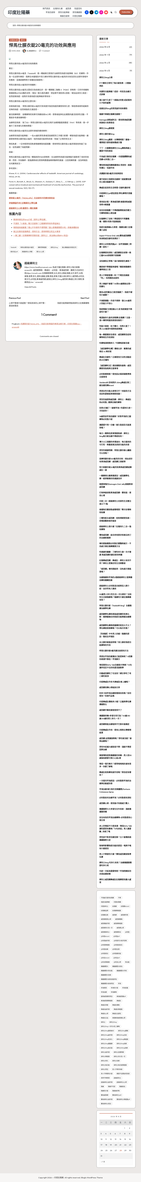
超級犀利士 (31, 263)
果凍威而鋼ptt (121, 996)
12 (111, 1139)
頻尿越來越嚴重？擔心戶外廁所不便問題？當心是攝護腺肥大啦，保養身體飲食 (46, 227)
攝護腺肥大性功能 (106, 970)
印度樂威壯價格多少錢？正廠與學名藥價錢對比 (115, 703)
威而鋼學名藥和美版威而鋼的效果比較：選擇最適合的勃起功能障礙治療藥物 (115, 617)
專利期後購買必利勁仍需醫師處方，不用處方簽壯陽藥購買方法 (115, 544)
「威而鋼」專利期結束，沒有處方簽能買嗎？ (115, 570)
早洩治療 (104, 992)
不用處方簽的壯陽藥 (107, 898)
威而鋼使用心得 (106, 919)
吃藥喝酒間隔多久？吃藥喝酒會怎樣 (114, 343)
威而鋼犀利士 (105, 932)
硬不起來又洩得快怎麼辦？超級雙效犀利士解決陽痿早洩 (115, 180)
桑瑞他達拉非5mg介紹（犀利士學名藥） (30, 219)
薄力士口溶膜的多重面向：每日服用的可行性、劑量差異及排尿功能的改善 (115, 443)
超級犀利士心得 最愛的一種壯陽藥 (23, 208)
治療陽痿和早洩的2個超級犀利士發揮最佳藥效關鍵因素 (115, 578)
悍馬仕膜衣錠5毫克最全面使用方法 (113, 650)
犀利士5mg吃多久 (106, 1039)
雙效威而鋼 (104, 1095)
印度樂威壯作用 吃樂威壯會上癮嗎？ (114, 682)
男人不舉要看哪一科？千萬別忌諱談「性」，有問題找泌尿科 (114, 276)
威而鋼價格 (118, 919)
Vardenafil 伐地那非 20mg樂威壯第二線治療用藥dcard (115, 383)
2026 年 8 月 (104, 47)
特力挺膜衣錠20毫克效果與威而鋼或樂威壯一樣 (115, 468)
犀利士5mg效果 (122, 1043)
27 (116, 1150)
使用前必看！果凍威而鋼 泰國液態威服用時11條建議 (115, 203)
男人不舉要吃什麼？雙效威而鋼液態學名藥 (115, 855)
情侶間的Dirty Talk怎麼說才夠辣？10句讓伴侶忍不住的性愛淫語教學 (115, 666)
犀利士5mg (54, 247)
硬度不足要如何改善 (123, 1073)
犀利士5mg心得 (105, 77)
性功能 (127, 962)
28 (121, 1150)
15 (125, 1139)
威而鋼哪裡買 (118, 923)
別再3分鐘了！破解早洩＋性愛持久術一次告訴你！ (115, 409)
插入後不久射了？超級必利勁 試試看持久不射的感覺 (115, 101)
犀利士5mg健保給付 (107, 1031)
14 (120, 1139)
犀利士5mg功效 (122, 1035)
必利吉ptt (116, 958)
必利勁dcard (105, 936)
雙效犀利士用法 (106, 1103)
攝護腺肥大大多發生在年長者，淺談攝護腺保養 (115, 810)
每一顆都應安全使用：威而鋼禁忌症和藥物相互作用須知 (115, 335)
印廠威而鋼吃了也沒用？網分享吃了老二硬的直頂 (115, 674)
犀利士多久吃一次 (119, 1056)
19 (111, 1145)
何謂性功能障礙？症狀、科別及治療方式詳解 (115, 92)
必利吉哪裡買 (105, 962)
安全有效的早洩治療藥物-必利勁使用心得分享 (115, 818)
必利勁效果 (104, 949)
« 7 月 (103, 1162)
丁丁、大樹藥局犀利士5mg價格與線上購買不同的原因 (115, 149)
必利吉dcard (105, 958)
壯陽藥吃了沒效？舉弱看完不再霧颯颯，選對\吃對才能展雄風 (114, 220)
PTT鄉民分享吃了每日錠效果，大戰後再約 (115, 84)
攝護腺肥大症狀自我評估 (109, 979)
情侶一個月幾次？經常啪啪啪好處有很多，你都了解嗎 (115, 765)
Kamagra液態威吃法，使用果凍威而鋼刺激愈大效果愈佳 (115, 121)
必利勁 (127, 932)
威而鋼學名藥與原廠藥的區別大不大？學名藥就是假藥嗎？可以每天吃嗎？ (115, 626)
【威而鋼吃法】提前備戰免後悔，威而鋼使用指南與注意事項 (115, 367)
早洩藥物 (114, 992)
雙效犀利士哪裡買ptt (123, 1099)
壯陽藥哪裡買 (116, 910)
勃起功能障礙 (105, 902)
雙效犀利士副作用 (106, 1099)
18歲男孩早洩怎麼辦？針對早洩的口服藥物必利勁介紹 (115, 417)
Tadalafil (13, 247)
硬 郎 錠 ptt (14, 251)
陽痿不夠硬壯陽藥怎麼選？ (110, 114)
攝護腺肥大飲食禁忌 (107, 983)
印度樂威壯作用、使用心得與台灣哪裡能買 (115, 731)
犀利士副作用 (105, 1052)
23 (130, 1145)
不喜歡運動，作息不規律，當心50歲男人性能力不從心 (115, 302)
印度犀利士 (104, 906)
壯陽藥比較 (104, 915)
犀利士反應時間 (119, 1052)
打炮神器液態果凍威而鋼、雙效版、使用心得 (115, 494)
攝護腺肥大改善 (106, 975)
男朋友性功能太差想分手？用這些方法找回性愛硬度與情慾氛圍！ (115, 392)
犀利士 (23, 40)
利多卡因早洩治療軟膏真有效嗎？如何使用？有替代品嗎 (115, 694)
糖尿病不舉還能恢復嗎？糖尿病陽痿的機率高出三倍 (115, 268)
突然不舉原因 (105, 1078)
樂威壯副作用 (105, 1009)
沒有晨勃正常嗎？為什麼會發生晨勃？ (115, 261)
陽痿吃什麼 (104, 1091)
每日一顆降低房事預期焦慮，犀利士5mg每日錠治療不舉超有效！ (114, 434)
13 (115, 1139)
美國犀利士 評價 (27, 251)
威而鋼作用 (124, 915)
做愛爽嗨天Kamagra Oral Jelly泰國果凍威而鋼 (116, 485)
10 (101, 1139)
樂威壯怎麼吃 (116, 1013)
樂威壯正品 (104, 1018)
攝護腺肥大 (104, 966)
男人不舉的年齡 (117, 1069)
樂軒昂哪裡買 (42, 247)
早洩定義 (125, 988)
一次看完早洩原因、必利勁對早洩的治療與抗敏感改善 (115, 782)
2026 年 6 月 (104, 63)
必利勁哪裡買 (105, 945)
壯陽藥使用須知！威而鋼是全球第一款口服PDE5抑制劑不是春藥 (115, 254)
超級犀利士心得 (122, 1082)
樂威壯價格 (116, 1005)
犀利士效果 (116, 1061)
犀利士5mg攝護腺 (106, 1043)
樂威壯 (119, 1000)
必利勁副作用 (105, 940)
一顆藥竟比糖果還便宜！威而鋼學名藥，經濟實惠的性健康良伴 (114, 477)
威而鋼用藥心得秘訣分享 (109, 687)
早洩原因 (104, 988)
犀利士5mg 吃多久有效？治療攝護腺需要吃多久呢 (115, 864)
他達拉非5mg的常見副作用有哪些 (113, 108)
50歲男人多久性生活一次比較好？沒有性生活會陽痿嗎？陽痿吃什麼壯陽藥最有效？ (115, 597)
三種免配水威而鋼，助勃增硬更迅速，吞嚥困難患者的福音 (115, 519)
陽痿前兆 (122, 1086)
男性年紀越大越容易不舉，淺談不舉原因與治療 (115, 748)
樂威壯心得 (104, 1013)
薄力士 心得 (40, 251)
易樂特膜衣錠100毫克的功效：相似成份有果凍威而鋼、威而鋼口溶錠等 (115, 460)
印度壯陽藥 (19, 12)
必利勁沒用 (116, 949)
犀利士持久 (104, 1061)
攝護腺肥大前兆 (117, 966)
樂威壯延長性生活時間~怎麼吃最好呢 (114, 187)
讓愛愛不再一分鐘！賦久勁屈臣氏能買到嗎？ (115, 426)
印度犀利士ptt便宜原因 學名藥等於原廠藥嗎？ (115, 194)
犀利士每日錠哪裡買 (120, 1065)
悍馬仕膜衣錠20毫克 (27, 247)
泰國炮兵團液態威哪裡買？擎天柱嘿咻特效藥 (115, 511)
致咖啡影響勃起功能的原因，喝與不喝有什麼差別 (115, 847)
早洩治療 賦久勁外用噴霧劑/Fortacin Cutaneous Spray (114, 790)
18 (106, 1145)
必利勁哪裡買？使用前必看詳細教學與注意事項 (115, 375)
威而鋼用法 (117, 932)
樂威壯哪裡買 (118, 1009)
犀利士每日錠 (105, 1065)
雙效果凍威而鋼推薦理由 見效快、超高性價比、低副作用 (115, 166)
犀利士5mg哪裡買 (106, 128)
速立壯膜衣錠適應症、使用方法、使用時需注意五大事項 (36, 231)
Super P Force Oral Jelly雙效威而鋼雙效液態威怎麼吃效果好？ (115, 237)
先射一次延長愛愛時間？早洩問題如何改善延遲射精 (115, 872)
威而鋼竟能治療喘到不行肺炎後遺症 (114, 724)
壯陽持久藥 (14, 40)
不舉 (119, 898)
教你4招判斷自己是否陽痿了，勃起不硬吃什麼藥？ (115, 293)
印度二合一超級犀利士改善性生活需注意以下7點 (115, 502)
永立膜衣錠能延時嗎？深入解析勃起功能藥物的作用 (115, 643)
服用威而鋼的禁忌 (106, 996)
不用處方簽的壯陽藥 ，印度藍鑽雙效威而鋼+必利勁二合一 (115, 157)
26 (111, 1150)
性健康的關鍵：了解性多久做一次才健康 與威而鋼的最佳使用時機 (115, 553)
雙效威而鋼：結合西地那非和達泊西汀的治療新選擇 (115, 536)
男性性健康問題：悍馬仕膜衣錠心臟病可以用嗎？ (115, 451)
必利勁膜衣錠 (116, 953)
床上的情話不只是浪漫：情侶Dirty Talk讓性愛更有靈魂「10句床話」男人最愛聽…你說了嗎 (115, 829)
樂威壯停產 (104, 1005)
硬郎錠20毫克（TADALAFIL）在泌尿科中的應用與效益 (32, 198)
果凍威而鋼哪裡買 (106, 1000)
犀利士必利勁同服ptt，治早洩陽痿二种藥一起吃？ (115, 245)
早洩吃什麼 (114, 988)
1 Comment (46, 51)
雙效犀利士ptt (116, 1095)
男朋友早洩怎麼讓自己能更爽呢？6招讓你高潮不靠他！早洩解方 (115, 657)
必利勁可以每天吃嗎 (120, 940)
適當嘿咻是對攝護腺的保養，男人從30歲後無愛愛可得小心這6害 (115, 756)
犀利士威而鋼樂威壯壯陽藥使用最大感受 (115, 880)
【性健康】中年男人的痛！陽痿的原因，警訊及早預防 (114, 635)
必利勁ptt (116, 936)
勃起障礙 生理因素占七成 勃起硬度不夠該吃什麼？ (115, 310)
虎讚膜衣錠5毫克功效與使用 (111, 173)
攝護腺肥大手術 (122, 970)
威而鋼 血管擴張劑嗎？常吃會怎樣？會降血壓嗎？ (115, 739)
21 (120, 1145)
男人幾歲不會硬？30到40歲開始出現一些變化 (115, 285)
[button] (126, 12)
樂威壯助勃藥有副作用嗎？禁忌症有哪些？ (115, 773)
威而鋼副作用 (105, 923)
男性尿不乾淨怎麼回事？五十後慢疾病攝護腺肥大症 (115, 838)
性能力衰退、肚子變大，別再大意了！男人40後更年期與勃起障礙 (115, 327)
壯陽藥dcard (125, 906)
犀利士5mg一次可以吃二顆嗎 (110, 1026)
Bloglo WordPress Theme (92, 1177)
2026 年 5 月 (104, 71)
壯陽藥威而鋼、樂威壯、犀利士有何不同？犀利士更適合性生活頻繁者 (115, 561)
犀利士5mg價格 (123, 1031)
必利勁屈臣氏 (118, 945)
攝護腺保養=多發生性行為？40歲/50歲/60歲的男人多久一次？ (114, 717)
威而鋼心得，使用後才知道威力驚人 (114, 803)
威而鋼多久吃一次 (106, 928)
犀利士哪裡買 (105, 1056)
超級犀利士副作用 (106, 1082)
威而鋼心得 (120, 928)
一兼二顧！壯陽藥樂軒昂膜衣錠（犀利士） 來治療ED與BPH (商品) (40, 235)
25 (106, 1150)
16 (130, 1139)
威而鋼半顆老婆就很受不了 (110, 710)
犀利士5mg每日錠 (106, 1048)
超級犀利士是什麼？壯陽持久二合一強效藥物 (115, 527)
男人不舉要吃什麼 (106, 1073)
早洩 (119, 983)
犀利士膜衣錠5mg (106, 134)
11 (106, 1139)
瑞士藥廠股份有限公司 (69, 247)
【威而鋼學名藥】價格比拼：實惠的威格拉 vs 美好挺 (115, 350)
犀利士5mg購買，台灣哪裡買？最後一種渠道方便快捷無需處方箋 (115, 141)
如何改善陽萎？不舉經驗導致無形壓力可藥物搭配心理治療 (115, 211)
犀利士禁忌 (104, 1069)
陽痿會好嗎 (116, 1091)
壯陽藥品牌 (104, 910)
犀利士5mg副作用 (106, 1035)
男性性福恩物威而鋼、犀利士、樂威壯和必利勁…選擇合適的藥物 (115, 400)
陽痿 (102, 1086)
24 (102, 1150)
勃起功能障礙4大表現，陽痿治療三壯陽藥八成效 (115, 228)
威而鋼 (114, 915)
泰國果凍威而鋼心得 (118, 1018)
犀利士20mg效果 (122, 1048)
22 (125, 1145)
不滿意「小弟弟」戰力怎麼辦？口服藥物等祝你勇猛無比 (36, 223)
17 (101, 1145)
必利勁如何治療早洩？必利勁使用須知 (115, 797)
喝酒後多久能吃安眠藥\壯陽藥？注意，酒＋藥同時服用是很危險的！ (115, 319)
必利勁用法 (104, 953)
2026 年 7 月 (104, 55)
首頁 (14, 25)
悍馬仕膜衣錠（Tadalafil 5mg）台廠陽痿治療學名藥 (115, 607)
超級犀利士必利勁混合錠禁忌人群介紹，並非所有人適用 (114, 587)
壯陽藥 (114, 906)
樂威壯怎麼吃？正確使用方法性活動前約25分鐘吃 (115, 358)
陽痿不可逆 (111, 1086)
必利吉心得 (117, 962)
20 (116, 1145)
